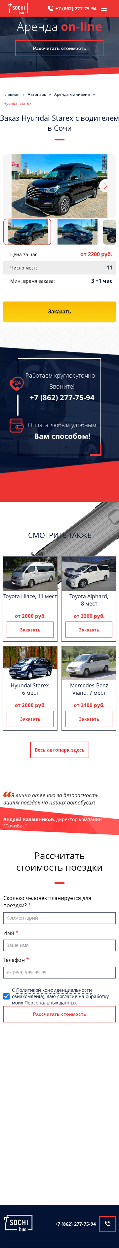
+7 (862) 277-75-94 (76, 8)
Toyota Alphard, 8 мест (88, 600)
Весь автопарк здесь (60, 750)
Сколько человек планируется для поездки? (47, 901)
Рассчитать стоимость (59, 48)
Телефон (14, 960)
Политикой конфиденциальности (54, 990)
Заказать (59, 311)
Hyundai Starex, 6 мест (30, 689)
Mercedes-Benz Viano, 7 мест (89, 689)
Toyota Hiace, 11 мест (30, 596)
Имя (9, 932)
